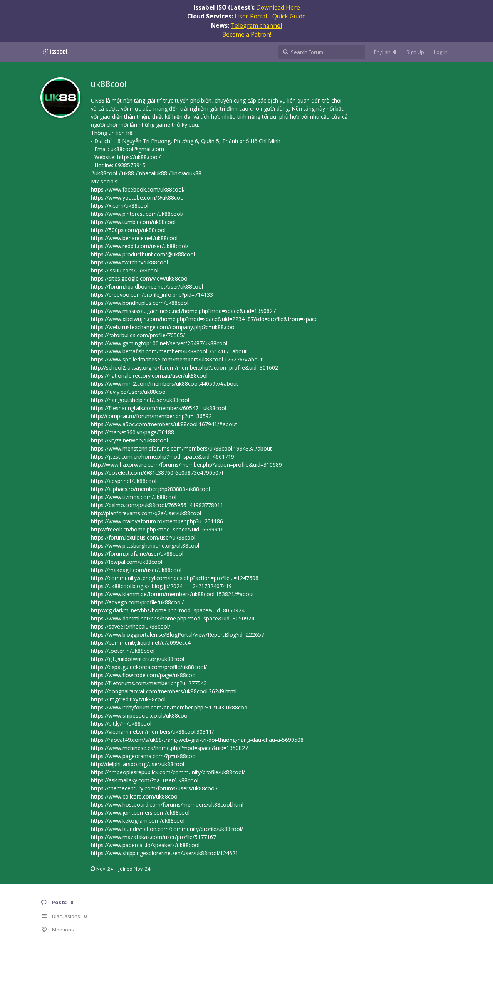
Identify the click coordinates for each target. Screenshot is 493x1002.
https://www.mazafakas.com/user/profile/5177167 (153, 837)
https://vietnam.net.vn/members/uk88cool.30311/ (152, 731)
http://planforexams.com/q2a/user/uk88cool (146, 513)
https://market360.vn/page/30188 (132, 432)
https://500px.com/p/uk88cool (128, 230)
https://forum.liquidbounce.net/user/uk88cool (147, 286)
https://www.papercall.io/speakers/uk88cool (145, 845)
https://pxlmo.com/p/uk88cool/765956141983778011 (157, 505)
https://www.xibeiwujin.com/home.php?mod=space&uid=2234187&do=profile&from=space (204, 319)
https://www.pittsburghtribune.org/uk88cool (145, 545)
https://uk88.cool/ (139, 157)
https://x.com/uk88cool (119, 205)
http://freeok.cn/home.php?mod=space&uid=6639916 (157, 529)
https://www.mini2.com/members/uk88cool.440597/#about (164, 383)
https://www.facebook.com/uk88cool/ (138, 189)
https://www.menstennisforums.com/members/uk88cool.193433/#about (181, 448)
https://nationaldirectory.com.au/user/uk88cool (149, 375)
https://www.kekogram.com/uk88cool (137, 820)
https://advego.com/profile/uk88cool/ (137, 602)
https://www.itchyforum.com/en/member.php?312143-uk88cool (170, 707)
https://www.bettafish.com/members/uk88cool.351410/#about (169, 351)
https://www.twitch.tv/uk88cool (129, 262)
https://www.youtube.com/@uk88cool (138, 197)
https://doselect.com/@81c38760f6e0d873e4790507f (157, 472)
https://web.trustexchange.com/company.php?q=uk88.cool (163, 327)
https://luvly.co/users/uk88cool (129, 391)
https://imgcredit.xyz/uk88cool (128, 699)
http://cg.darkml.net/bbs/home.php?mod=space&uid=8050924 (168, 610)
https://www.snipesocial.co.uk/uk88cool (140, 715)
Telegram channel (256, 25)
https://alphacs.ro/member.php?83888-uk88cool (150, 489)
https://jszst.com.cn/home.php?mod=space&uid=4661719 (162, 456)
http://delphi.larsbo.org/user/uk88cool (137, 764)
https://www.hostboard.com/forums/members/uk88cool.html (167, 804)
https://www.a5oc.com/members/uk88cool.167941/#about (164, 424)
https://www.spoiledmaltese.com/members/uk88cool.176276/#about (177, 359)
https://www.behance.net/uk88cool (134, 238)
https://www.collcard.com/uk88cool (135, 796)
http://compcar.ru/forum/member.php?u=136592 (151, 416)
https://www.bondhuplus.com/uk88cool (139, 302)
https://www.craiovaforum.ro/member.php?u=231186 (157, 521)
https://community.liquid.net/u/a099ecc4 (141, 642)
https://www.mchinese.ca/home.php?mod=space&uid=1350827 (169, 748)
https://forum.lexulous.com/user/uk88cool (143, 537)
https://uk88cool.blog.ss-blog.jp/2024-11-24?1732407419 (161, 586)
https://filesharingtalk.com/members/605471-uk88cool (158, 408)
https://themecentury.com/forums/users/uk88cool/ (154, 788)
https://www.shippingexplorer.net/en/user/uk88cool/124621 (164, 853)
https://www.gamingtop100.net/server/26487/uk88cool (159, 343)
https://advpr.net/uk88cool (123, 480)
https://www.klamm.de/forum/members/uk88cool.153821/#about (172, 594)
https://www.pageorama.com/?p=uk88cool (144, 756)
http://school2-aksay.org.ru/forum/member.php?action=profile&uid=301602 (184, 367)
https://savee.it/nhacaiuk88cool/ (130, 626)
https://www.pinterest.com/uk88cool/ (137, 213)
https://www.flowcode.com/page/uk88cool (144, 675)
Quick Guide (289, 16)
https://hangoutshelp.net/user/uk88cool (140, 399)
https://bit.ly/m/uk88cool (121, 723)
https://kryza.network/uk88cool (129, 440)
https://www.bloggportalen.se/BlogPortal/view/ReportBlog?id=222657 (177, 634)
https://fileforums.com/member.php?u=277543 (149, 683)
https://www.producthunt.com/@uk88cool (143, 254)
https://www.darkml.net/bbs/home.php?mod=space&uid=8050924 (172, 618)
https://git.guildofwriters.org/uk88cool (137, 658)
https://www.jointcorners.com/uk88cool (140, 812)
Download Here (278, 7)
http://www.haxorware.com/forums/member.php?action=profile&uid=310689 (186, 464)
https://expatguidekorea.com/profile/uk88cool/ (149, 667)
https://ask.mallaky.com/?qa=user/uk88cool (144, 780)
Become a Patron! (246, 34)
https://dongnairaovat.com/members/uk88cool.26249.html (163, 691)
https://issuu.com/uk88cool (124, 270)
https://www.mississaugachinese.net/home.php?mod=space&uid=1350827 (183, 310)
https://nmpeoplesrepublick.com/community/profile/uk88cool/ (168, 772)
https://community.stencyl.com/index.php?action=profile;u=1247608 (174, 578)
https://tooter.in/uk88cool (122, 650)
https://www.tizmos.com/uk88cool (133, 497)
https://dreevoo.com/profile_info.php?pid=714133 (152, 294)
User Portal (251, 16)
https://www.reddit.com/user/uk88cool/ (139, 246)
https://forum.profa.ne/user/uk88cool (137, 553)
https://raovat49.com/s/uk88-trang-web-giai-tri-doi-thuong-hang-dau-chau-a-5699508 (197, 739)
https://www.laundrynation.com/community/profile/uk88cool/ (167, 828)
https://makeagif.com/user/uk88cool (136, 569)
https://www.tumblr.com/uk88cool (133, 221)
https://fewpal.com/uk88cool (126, 561)
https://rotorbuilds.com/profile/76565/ (138, 335)
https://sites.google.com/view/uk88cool (140, 278)
